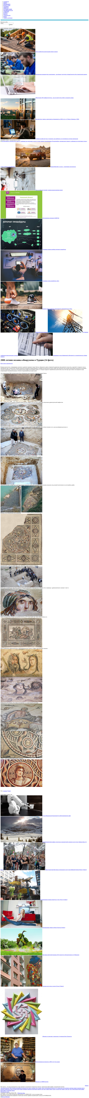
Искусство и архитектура (7, 363)
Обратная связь (21, 1093)
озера (11, 1089)
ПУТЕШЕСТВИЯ (7, 9)
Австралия (3, 1088)
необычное (7, 1089)
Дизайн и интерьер (7, 18)
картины (71, 1088)
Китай (7, 1088)
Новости (5, 14)
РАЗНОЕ (5, 13)
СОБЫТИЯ (6, 11)
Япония (14, 1088)
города (29, 1088)
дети (37, 1088)
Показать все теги (5, 1091)
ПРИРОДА (6, 8)
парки (21, 1089)
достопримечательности (50, 1088)
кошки (75, 1088)
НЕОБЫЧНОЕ (6, 4)
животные (60, 1088)
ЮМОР (5, 3)
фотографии (81, 1089)
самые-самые (49, 1089)
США (10, 1088)
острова (15, 1089)
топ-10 (71, 1089)
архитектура (25, 1088)
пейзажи (25, 1089)
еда (57, 1088)
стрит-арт (67, 1089)
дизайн (39, 1088)
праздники (34, 1089)
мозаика (5, 791)
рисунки (44, 1089)
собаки (63, 1089)
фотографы (3, 1090)
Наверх (86, 1085)
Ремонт (5, 16)
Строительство (6, 15)
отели (18, 1089)
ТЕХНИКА (6, 6)
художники (8, 1090)
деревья (33, 1088)
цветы (13, 1090)
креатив (2, 1089)
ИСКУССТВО (6, 5)
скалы (53, 1089)
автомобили (19, 1088)
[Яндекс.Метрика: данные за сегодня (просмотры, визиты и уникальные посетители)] (5, 1096)
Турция (9, 791)
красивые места (81, 1088)
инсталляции (66, 1088)
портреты (29, 1089)
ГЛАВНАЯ (6, 1)
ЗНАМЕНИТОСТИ (8, 10)
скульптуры (58, 1089)
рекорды (39, 1089)
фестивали (75, 1089)
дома (43, 1088)
